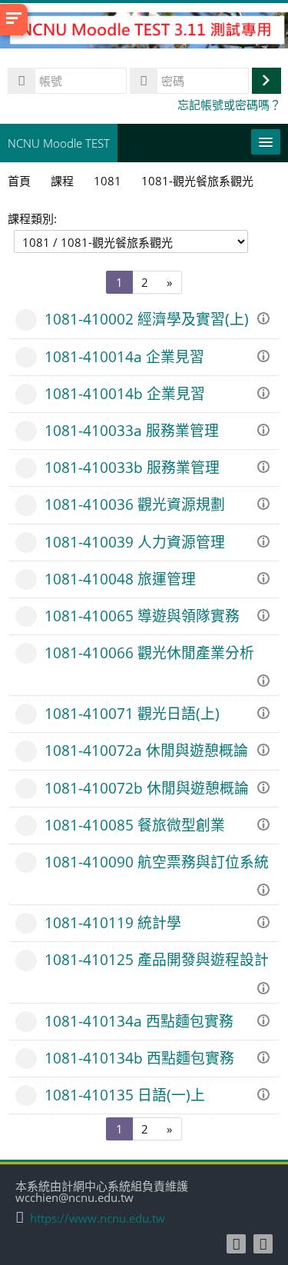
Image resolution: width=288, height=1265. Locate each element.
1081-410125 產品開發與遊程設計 (157, 959)
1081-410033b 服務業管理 (132, 467)
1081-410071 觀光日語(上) (132, 713)
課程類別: (32, 218)
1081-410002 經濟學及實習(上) (147, 318)
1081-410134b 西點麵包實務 (139, 1057)
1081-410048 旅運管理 (120, 578)
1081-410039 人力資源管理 (135, 541)
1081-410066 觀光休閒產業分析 (149, 652)
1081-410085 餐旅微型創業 (135, 824)
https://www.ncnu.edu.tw (97, 1218)
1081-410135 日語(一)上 (125, 1094)
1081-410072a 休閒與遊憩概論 (146, 750)
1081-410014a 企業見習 (124, 356)
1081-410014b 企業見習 (125, 393)
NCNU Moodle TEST (59, 143)
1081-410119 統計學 (113, 922)
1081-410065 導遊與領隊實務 (142, 615)
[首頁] (144, 32)
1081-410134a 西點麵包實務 (139, 1020)
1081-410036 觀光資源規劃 (135, 504)
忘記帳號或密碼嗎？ (229, 104)
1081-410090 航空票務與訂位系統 (157, 861)
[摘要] (265, 317)
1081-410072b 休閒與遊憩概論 (147, 787)
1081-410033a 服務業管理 (132, 430)
